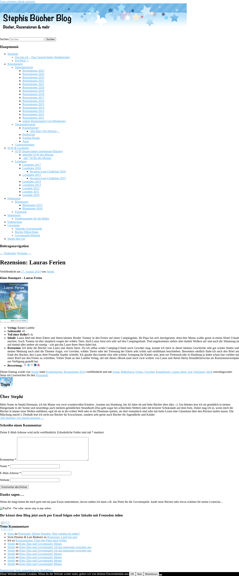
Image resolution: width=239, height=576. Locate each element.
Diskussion (14, 198)
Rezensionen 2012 (33, 114)
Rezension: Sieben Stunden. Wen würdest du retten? (49, 533)
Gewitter (149, 371)
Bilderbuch (127, 371)
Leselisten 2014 (31, 181)
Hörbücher (28, 134)
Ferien (139, 371)
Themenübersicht (25, 124)
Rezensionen (15, 64)
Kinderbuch (163, 371)
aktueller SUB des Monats (37, 154)
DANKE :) (21, 60)
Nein (139, 574)
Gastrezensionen (24, 144)
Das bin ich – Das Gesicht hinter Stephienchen (42, 57)
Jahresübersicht (24, 67)
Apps (25, 141)
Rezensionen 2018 (33, 94)
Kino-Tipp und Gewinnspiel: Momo (40, 543)
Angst (115, 371)
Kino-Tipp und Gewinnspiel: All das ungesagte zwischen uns (55, 547)
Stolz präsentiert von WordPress (34, 570)
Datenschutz (14, 221)
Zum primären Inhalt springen (17, 1)
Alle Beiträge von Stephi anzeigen (22, 418)
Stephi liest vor (16, 238)
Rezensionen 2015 (33, 104)
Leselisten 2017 (31, 164)
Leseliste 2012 (30, 188)
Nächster (24, 253)
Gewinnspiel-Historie (27, 235)
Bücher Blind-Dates (26, 232)
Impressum (13, 215)
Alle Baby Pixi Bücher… (45, 131)
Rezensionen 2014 (33, 107)
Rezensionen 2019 (33, 90)
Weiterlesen (151, 574)
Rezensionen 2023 (33, 77)
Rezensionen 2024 (33, 74)
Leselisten (21, 161)
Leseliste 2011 (30, 191)
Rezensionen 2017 (33, 97)
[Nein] (160, 574)
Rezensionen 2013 (33, 111)
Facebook (21, 211)
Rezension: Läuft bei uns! (62, 537)
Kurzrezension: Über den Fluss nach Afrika (41, 540)
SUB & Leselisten (18, 148)
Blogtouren (21, 201)
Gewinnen (13, 225)
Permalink (42, 375)
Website (4, 480)
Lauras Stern (178, 371)
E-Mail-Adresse (10, 473)
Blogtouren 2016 (32, 208)
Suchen (4, 39)
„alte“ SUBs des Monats (36, 158)
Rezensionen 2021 (33, 84)
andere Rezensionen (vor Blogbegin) (44, 121)
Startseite (12, 53)
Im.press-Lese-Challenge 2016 (48, 171)
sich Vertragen (196, 371)
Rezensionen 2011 (33, 117)
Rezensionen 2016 (33, 101)
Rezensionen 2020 (33, 87)
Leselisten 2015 (31, 174)
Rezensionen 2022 (33, 80)
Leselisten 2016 (31, 168)
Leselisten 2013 (31, 185)
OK (132, 574)
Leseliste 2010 (30, 195)
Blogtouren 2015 (32, 205)
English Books (31, 137)
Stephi (50, 271)
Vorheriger (8, 253)
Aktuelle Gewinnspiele (28, 228)
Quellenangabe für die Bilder (32, 218)
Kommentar (8, 459)
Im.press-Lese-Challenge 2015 (48, 178)
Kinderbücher (30, 127)
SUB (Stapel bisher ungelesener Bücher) (39, 151)
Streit (209, 371)
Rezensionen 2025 (33, 70)
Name (4, 466)
